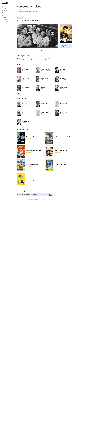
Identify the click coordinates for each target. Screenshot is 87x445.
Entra (66, 45)
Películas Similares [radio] (46, 17)
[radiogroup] (44, 18)
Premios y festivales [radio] (36, 17)
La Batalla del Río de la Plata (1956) (63, 136)
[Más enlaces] (12, 438)
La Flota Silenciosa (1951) (32, 164)
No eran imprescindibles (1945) (33, 150)
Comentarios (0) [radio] (28, 17)
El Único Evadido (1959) (60, 164)
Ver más (18, 93)
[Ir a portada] (5, 3)
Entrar (51, 194)
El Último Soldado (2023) (32, 178)
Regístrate (62, 45)
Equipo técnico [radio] (36, 20)
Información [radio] (20, 17)
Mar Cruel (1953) (30, 136)
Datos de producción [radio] (22, 20)
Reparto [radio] (29, 20)
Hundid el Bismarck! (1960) (61, 150)
